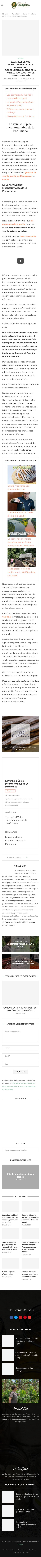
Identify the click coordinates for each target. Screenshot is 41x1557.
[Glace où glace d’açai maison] (10, 1263)
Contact (32, 1550)
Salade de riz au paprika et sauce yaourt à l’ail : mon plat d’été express (9, 1245)
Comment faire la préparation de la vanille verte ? (25, 1524)
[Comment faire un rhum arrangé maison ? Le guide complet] (8, 1355)
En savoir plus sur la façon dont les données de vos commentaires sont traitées (18, 1086)
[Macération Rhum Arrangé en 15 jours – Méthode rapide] (30, 1263)
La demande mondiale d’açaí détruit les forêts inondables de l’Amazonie (21, 542)
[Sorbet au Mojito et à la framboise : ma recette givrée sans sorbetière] (10, 1206)
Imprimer (10, 791)
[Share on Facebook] (30, 858)
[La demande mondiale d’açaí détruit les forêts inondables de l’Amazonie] (22, 527)
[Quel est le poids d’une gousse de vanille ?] (8, 1511)
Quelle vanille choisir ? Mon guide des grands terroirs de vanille (27, 1496)
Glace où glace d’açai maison (8, 1273)
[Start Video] (20, 261)
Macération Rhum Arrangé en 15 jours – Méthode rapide (29, 1274)
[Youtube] (20, 1317)
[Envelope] (29, 1317)
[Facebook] (11, 1317)
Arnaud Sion (11, 79)
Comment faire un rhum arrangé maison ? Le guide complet (26, 1355)
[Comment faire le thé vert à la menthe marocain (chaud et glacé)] (30, 1206)
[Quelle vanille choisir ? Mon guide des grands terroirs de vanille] (8, 1497)
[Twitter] (16, 1317)
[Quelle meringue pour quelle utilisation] (22, 474)
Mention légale (8, 1550)
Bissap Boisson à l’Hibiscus (20, 116)
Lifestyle (16, 1552)
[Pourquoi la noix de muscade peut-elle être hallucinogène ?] (20, 993)
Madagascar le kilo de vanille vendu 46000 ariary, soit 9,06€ (21, 572)
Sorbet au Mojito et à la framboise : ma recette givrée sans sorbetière (10, 1218)
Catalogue (21, 1550)
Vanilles (25, 1552)
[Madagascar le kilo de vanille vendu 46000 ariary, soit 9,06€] (22, 557)
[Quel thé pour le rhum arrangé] (8, 1369)
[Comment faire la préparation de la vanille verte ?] (8, 1525)
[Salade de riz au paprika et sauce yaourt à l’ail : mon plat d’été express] (10, 1233)
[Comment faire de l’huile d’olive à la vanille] (22, 501)
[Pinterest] (25, 1317)
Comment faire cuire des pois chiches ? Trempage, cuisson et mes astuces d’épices (30, 1247)
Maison (5, 14)
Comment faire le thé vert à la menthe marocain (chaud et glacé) (30, 1218)
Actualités (15, 14)
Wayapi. (20, 1544)
